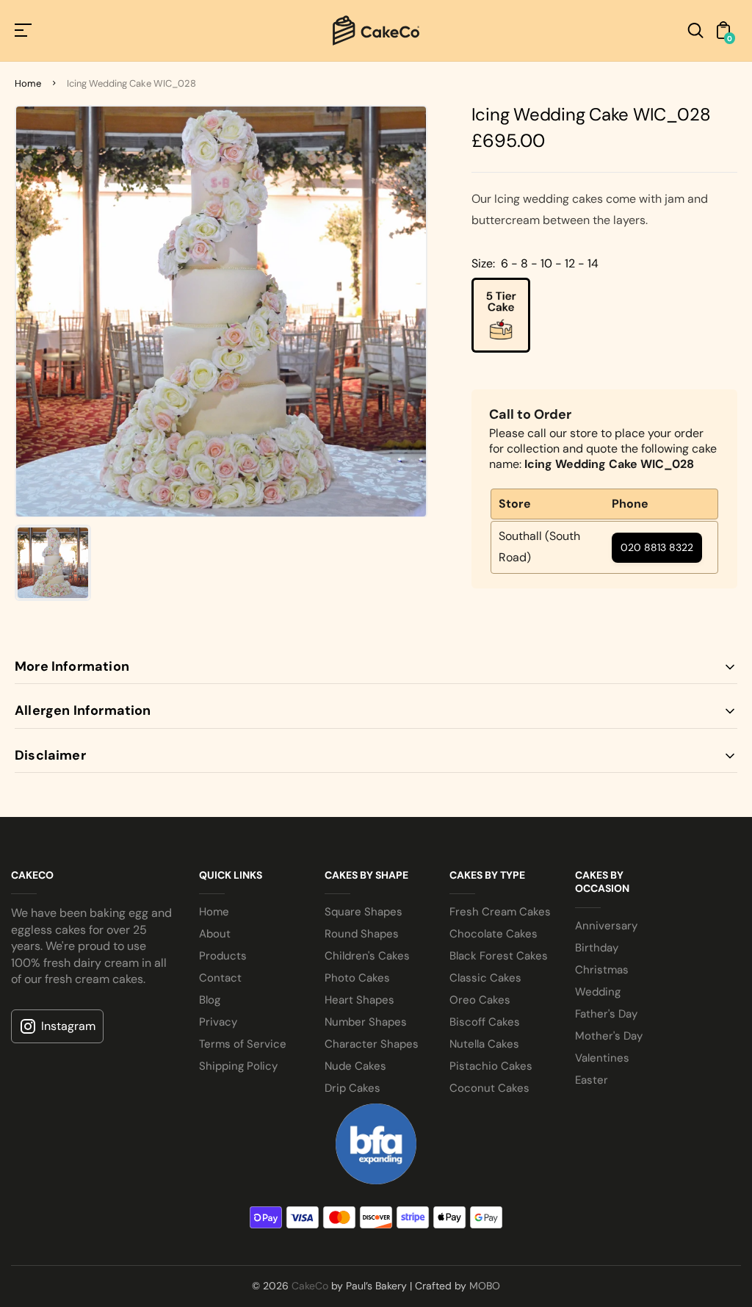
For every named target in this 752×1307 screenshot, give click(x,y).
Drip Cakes (352, 1088)
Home (28, 83)
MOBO (484, 1285)
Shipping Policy (238, 1066)
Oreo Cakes (479, 1000)
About (215, 933)
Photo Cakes (357, 978)
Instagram (68, 1026)
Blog (209, 1000)
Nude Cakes (355, 1066)
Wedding (598, 991)
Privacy (218, 1022)
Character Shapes (372, 1044)
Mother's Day (609, 1036)
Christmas (602, 969)
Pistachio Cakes (490, 1066)
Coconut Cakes (489, 1088)
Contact (220, 978)
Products (223, 955)
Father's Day (606, 1014)
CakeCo (310, 1285)
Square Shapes (363, 911)
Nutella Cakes (484, 1044)
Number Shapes (366, 1022)
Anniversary (606, 925)
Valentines (602, 1058)
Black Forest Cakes (498, 955)
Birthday (596, 947)
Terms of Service (242, 1044)
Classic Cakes (485, 978)
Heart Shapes (359, 1000)
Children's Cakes (367, 955)
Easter (591, 1080)
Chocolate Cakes (493, 933)
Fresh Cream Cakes (500, 911)
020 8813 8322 (657, 547)
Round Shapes (362, 933)
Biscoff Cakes (484, 1022)
